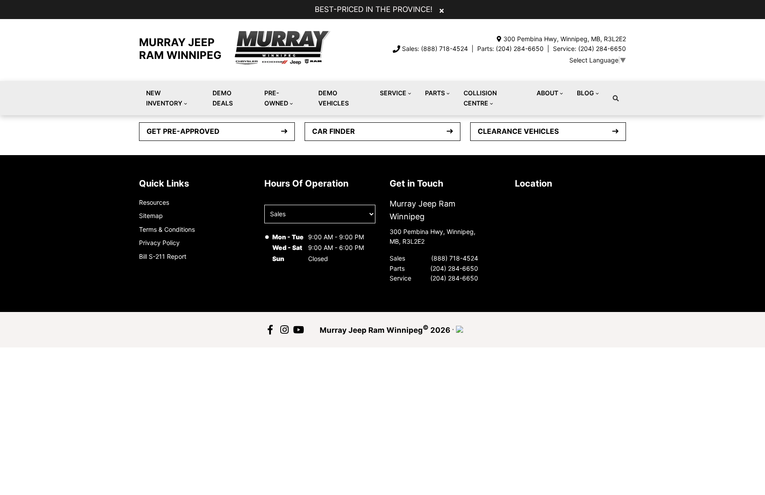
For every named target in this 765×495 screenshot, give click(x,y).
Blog (585, 93)
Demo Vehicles (333, 97)
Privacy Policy (159, 242)
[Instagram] (284, 329)
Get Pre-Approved (183, 131)
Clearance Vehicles (518, 131)
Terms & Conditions (167, 229)
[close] (442, 10)
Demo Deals (222, 97)
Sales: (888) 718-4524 (435, 48)
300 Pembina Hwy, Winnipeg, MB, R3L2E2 (564, 39)
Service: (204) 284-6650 (589, 48)
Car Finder (333, 131)
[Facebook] (270, 329)
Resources (154, 202)
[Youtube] (298, 329)
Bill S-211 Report (162, 256)
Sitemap (151, 215)
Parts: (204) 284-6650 (510, 48)
